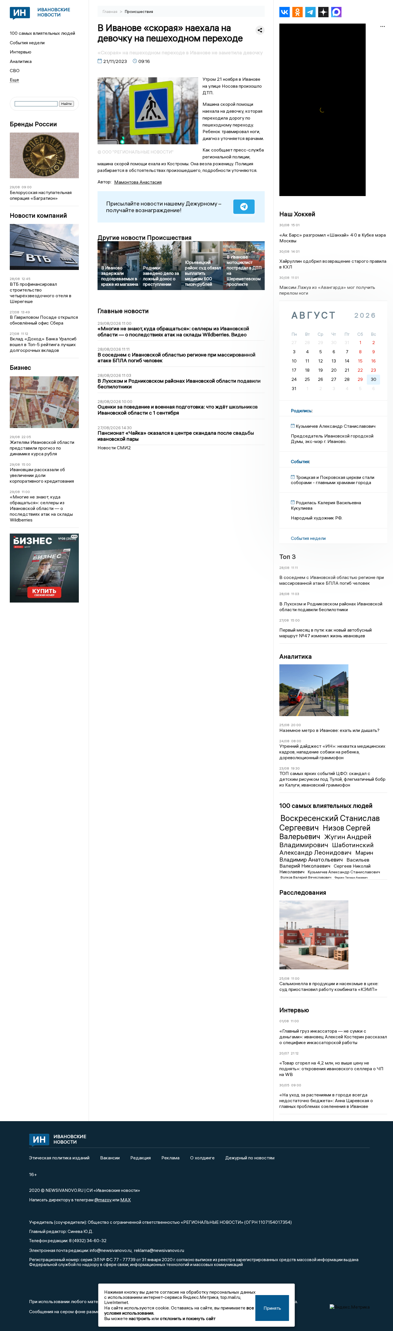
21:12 (295, 1053)
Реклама (170, 1158)
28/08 (15, 279)
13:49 (25, 312)
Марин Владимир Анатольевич (326, 856)
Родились (301, 410)
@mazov (103, 1199)
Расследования (302, 892)
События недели (27, 42)
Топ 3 (287, 557)
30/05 (284, 1085)
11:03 (295, 594)
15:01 (295, 225)
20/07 (284, 1053)
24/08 (284, 741)
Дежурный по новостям (249, 1158)
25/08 (284, 725)
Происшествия (139, 11)
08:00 (296, 741)
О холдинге (202, 1158)
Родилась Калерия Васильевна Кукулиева (326, 505)
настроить (139, 1318)
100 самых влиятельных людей (42, 33)
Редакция (140, 1158)
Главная (110, 11)
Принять (272, 1308)
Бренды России (33, 124)
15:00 (26, 464)
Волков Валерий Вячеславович (306, 877)
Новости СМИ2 (114, 447)
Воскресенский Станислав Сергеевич (329, 822)
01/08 (284, 1021)
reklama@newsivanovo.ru (159, 1250)
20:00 (296, 725)
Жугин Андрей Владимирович (325, 840)
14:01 (295, 251)
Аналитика (21, 61)
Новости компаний (38, 215)
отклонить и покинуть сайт (187, 1318)
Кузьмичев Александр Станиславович (344, 871)
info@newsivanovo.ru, (111, 1250)
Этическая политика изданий (59, 1158)
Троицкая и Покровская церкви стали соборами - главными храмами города (332, 479)
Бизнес (20, 367)
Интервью (20, 52)
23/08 (284, 768)
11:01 (295, 277)
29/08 (15, 187)
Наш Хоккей (297, 214)
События (300, 461)
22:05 (26, 437)
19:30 (295, 768)
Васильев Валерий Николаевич (324, 862)
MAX (125, 1199)
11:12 (24, 333)
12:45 (26, 279)
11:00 (26, 492)
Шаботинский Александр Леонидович (326, 848)
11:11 (294, 567)
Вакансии (110, 1158)
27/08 (14, 312)
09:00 (27, 187)
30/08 (284, 225)
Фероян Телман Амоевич (351, 877)
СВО (15, 70)
